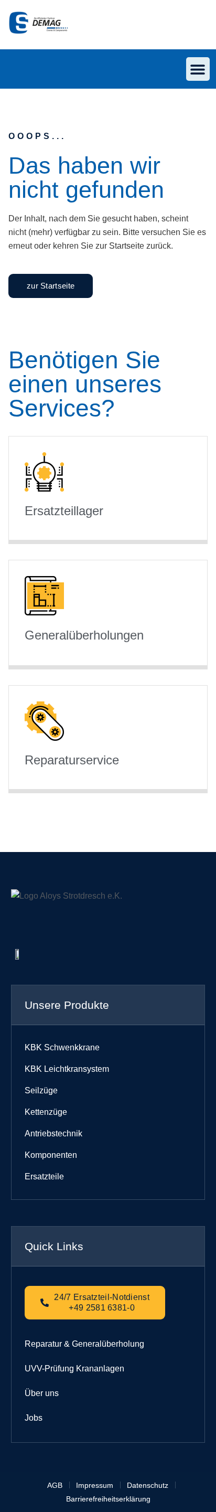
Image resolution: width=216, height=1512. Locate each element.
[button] (198, 69)
